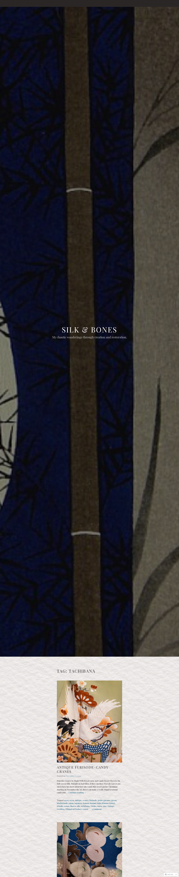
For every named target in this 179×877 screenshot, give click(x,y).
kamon (86, 803)
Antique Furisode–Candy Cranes (83, 769)
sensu (66, 806)
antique (78, 800)
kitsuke (60, 806)
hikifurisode (62, 803)
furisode (93, 800)
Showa (73, 806)
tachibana (85, 806)
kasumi (93, 803)
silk (78, 806)
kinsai (112, 803)
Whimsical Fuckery (73, 809)
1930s (71, 800)
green (113, 800)
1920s (66, 800)
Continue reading (77, 792)
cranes (85, 800)
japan (71, 803)
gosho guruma (104, 800)
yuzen (85, 809)
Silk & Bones (89, 329)
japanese (78, 803)
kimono (105, 803)
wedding (61, 809)
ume (105, 806)
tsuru (99, 806)
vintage (110, 806)
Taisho (93, 806)
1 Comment (97, 809)
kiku (99, 803)
